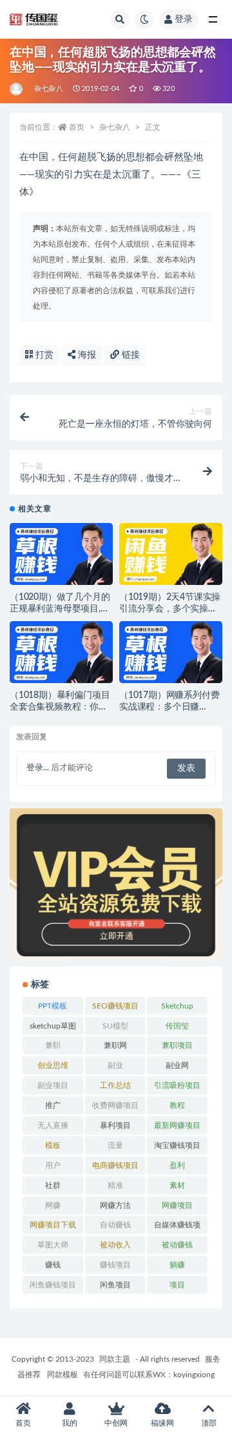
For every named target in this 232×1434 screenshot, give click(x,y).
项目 (177, 1285)
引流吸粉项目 (177, 1085)
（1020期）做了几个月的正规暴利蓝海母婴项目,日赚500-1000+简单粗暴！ (60, 609)
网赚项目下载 (53, 1225)
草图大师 (52, 1245)
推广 (53, 1105)
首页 (76, 127)
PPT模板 (52, 1006)
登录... (37, 768)
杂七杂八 (48, 88)
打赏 (43, 355)
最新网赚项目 (177, 1125)
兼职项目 (177, 1045)
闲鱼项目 (115, 1285)
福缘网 (162, 1423)
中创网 (116, 1423)
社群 (53, 1185)
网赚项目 (177, 1205)
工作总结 (115, 1085)
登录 (184, 19)
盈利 (177, 1165)
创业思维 (52, 1065)
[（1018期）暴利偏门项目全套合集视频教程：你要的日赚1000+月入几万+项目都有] (61, 655)
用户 (53, 1165)
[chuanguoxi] (17, 89)
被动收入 (115, 1245)
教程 (177, 1105)
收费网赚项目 (115, 1105)
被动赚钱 (177, 1245)
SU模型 (115, 1026)
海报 (85, 355)
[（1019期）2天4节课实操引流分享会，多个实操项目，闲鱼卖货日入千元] (170, 557)
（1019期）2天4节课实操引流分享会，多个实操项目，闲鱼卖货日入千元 (169, 609)
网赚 (53, 1205)
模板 (53, 1145)
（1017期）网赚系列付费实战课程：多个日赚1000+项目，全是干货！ (169, 707)
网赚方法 (115, 1205)
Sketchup (177, 1006)
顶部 (209, 1423)
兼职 (53, 1045)
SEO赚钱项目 (115, 1006)
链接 (129, 355)
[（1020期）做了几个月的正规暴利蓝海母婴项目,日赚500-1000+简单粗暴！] (61, 557)
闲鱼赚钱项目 (53, 1285)
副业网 (177, 1065)
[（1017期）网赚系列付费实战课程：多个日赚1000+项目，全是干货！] (170, 655)
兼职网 (115, 1045)
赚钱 (53, 1265)
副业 (115, 1065)
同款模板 (62, 1374)
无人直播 (52, 1125)
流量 (115, 1145)
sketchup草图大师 (53, 1028)
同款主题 (114, 1359)
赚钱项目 (115, 1265)
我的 (69, 1423)
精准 (115, 1185)
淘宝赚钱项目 (177, 1145)
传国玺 (177, 1026)
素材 (177, 1185)
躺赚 (177, 1265)
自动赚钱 (115, 1225)
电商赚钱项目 (115, 1165)
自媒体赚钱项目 (177, 1227)
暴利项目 (115, 1125)
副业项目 (52, 1085)
